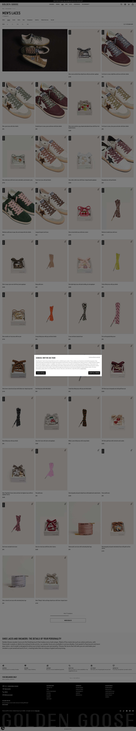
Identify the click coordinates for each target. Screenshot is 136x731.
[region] (68, 365)
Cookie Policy (83, 368)
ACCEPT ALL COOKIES (94, 372)
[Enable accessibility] (3, 728)
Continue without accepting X (94, 357)
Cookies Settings (41, 372)
